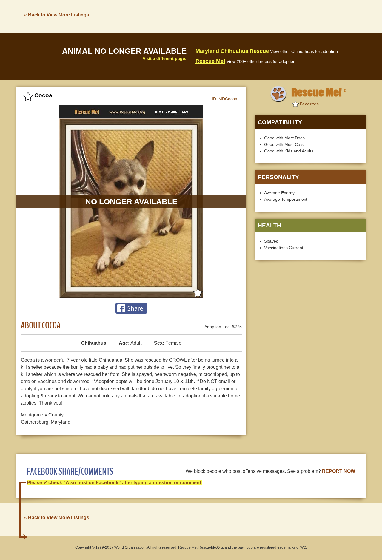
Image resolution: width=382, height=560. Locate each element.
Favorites (309, 103)
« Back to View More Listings (56, 14)
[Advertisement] (257, 15)
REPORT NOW (338, 471)
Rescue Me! (210, 61)
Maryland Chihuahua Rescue (232, 51)
